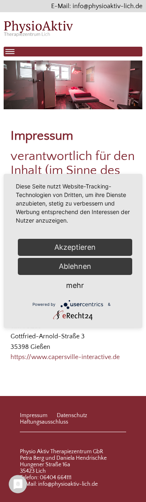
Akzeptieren (75, 247)
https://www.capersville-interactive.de (65, 357)
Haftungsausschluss (44, 422)
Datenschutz (72, 415)
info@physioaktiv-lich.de (68, 484)
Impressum (33, 415)
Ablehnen (75, 266)
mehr (75, 285)
